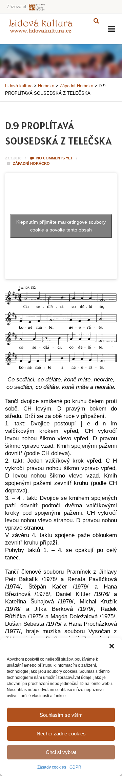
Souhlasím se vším (61, 715)
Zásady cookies (51, 767)
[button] (111, 646)
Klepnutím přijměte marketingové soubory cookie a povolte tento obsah (61, 225)
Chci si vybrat (61, 752)
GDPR (75, 767)
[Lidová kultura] (41, 26)
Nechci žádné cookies (61, 733)
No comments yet (54, 158)
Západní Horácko (31, 163)
